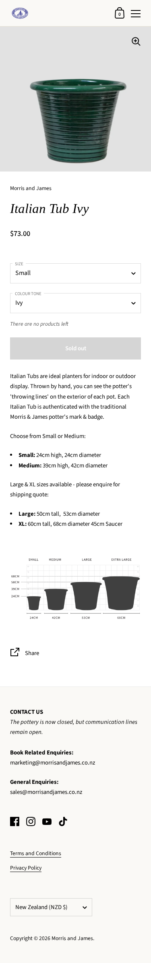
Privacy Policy (25, 868)
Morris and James (72, 938)
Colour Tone (28, 294)
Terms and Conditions (35, 853)
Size (19, 264)
